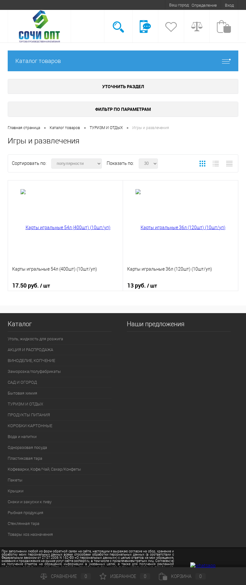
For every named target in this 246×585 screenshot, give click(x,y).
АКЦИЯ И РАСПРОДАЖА (30, 349)
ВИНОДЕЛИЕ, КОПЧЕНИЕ (31, 360)
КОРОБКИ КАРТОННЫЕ (30, 425)
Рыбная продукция (25, 512)
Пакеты (15, 480)
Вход (229, 5)
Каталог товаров (38, 61)
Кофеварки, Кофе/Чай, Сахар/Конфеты (44, 469)
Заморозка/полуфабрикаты (34, 371)
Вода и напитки (22, 436)
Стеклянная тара (23, 523)
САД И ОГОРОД (22, 382)
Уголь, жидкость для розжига (35, 338)
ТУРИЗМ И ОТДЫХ (25, 404)
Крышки (15, 491)
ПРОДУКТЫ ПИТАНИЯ (29, 414)
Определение (204, 5)
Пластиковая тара (25, 458)
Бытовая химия (22, 393)
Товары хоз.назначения (30, 534)
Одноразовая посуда (27, 447)
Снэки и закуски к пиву (30, 501)
